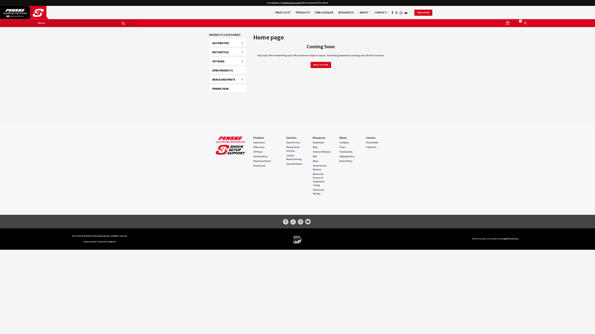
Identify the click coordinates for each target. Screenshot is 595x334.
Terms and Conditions (106, 241)
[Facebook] (392, 13)
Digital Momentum (297, 239)
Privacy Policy (89, 241)
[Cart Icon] (507, 23)
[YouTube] (406, 13)
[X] (396, 13)
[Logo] (66, 12)
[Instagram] (401, 13)
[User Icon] (525, 23)
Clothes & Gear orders (291, 3)
